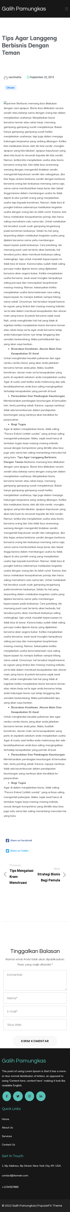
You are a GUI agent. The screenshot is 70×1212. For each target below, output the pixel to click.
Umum (11, 87)
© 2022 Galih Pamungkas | (20, 1205)
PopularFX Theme (50, 1205)
